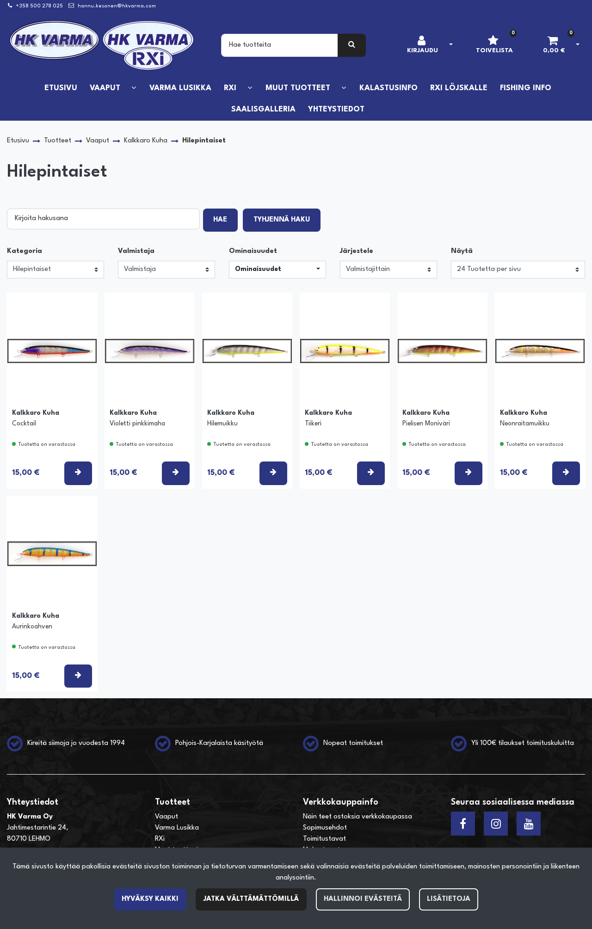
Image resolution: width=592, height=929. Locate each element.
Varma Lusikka (177, 827)
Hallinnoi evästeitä (363, 899)
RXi (160, 839)
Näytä (462, 251)
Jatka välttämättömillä (251, 899)
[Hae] (352, 45)
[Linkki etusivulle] (102, 45)
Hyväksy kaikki (150, 899)
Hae (220, 219)
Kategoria (24, 251)
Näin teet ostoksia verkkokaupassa (357, 816)
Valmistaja (136, 251)
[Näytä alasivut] (133, 88)
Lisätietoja (448, 899)
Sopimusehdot (325, 827)
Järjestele (356, 251)
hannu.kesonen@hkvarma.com (117, 6)
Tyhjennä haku (281, 219)
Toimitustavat (324, 839)
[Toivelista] (80, 307)
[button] (277, 269)
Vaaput (166, 816)
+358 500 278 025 (39, 6)
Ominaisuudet (253, 251)
